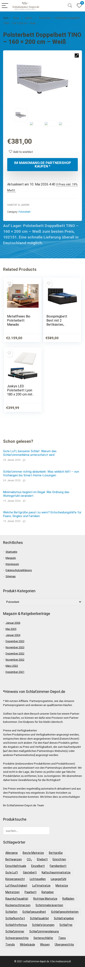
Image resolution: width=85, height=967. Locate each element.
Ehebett (42, 859)
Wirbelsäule (27, 944)
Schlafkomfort (15, 918)
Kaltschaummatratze (56, 872)
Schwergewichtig (16, 938)
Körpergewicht (15, 879)
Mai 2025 (11, 628)
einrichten (59, 859)
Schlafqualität (39, 918)
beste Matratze (33, 852)
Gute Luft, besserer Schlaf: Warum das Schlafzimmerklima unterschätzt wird (30, 453)
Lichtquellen (38, 879)
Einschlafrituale (15, 866)
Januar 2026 (13, 622)
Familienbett (58, 866)
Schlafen (11, 911)
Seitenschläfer (43, 938)
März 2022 (12, 665)
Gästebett (30, 872)
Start (5, 18)
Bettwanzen (13, 859)
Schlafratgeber (64, 918)
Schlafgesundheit (34, 911)
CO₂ (29, 859)
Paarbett (31, 892)
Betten (28, 18)
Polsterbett (45, 18)
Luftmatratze (41, 885)
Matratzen (12, 892)
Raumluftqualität (16, 898)
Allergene (11, 852)
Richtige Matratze (45, 898)
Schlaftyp (65, 924)
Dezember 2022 (15, 653)
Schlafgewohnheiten (65, 911)
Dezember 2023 (15, 641)
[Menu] (5, 5)
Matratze (61, 885)
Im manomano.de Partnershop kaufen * (42, 164)
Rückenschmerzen (18, 905)
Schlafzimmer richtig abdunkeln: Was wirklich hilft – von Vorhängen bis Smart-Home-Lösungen (41, 473)
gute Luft (11, 872)
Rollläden (68, 898)
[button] (77, 55)
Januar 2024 (13, 635)
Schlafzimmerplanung (44, 931)
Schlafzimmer (14, 931)
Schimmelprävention (49, 905)
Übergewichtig (64, 944)
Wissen (45, 944)
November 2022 (15, 659)
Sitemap (11, 576)
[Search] (70, 5)
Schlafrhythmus (16, 924)
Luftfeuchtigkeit (16, 885)
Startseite (11, 551)
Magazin (11, 557)
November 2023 (15, 647)
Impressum (12, 564)
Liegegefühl (58, 879)
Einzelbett (38, 866)
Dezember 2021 (15, 671)
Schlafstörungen (43, 924)
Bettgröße (56, 852)
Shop (16, 18)
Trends (10, 944)
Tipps (62, 938)
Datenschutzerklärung (19, 570)
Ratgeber (47, 892)
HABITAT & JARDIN (18, 204)
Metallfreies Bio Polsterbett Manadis (18, 320)
